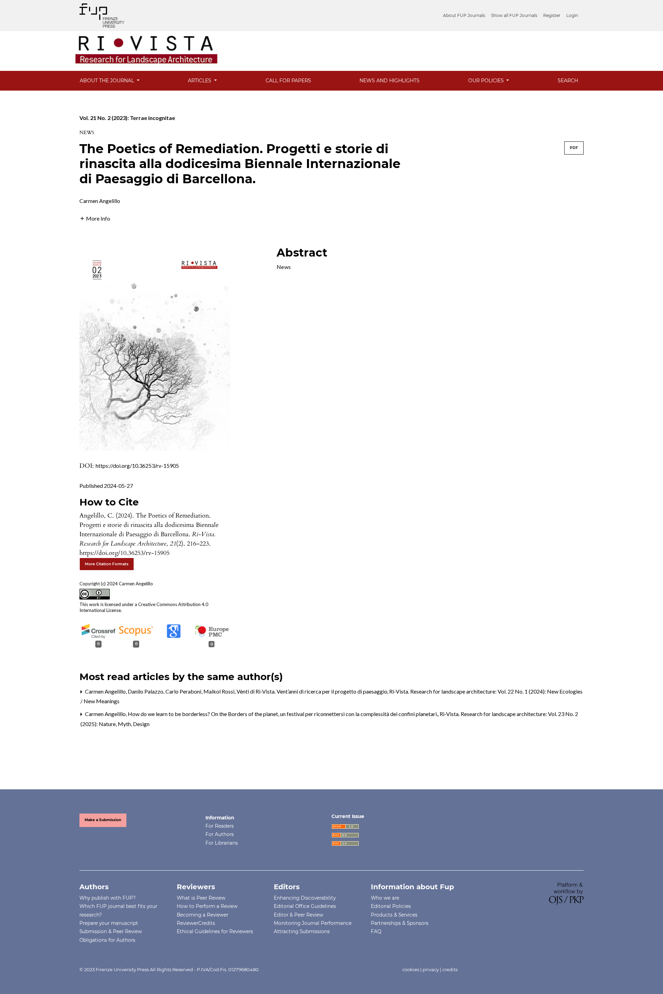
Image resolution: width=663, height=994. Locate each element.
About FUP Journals (464, 15)
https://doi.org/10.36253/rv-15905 (137, 465)
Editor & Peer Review (298, 915)
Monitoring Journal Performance (313, 923)
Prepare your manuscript (108, 923)
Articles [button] (200, 80)
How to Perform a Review (207, 906)
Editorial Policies (391, 906)
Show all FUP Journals (514, 15)
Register (551, 15)
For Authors (219, 834)
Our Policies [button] (486, 80)
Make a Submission (103, 820)
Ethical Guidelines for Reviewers (215, 931)
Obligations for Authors (107, 940)
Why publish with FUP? (107, 898)
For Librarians (221, 843)
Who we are (385, 898)
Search (568, 80)
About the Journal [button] (107, 80)
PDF (574, 148)
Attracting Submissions (302, 931)
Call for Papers (288, 80)
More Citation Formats (106, 564)
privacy (431, 969)
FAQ (376, 931)
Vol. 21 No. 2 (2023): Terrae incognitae (127, 117)
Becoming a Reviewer (202, 915)
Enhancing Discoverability (305, 898)
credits (450, 969)
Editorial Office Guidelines (305, 906)
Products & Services (394, 915)
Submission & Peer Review (110, 931)
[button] (94, 217)
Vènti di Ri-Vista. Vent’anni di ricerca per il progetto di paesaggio (312, 691)
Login (572, 15)
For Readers (219, 826)
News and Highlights (389, 80)
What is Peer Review (201, 898)
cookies (410, 969)
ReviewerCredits (196, 923)
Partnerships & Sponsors (400, 923)
